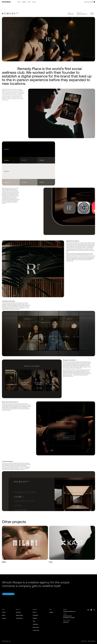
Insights (51, 612)
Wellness (92, 14)
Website (78, 14)
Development (19, 618)
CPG (34, 621)
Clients (3, 615)
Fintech (34, 612)
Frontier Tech (36, 630)
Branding (18, 612)
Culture (4, 612)
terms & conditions (91, 641)
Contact (4, 618)
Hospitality (35, 615)
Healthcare (35, 624)
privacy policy (84, 641)
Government (36, 627)
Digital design (19, 615)
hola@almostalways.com (69, 611)
